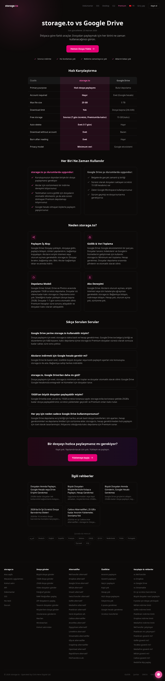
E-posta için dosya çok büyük (146, 601)
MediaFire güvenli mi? (143, 649)
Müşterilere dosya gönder (47, 609)
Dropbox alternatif (77, 579)
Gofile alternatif (75, 601)
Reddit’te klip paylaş (142, 662)
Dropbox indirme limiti (143, 618)
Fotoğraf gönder (43, 592)
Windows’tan (41, 623)
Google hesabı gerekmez (112, 609)
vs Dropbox (138, 579)
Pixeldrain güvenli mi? (143, 636)
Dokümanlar (87, 6)
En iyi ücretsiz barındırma (145, 592)
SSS (97, 6)
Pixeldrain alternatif (77, 609)
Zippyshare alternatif (78, 627)
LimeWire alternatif (77, 631)
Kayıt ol (154, 6)
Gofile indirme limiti (142, 609)
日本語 (91, 538)
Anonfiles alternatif (77, 623)
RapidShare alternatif (78, 653)
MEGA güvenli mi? (141, 653)
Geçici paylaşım (108, 583)
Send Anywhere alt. (77, 614)
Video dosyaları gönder (46, 587)
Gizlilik (127, 674)
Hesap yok (105, 592)
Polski (121, 538)
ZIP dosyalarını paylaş (45, 601)
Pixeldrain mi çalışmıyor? (144, 631)
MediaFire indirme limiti (144, 623)
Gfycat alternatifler (77, 640)
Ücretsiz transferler (109, 614)
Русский (79, 543)
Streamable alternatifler (79, 636)
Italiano (81, 538)
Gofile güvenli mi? (141, 640)
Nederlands (111, 538)
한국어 (100, 538)
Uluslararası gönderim (46, 614)
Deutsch (41, 538)
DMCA (144, 674)
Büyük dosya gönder (45, 574)
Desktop (105, 6)
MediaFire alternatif (77, 605)
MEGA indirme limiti (142, 605)
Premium (122, 6)
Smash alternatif (76, 592)
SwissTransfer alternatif (79, 596)
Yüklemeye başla (80, 457)
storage (11, 5)
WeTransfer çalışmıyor (143, 627)
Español (61, 538)
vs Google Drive (140, 583)
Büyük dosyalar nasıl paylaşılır (147, 596)
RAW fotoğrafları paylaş (46, 596)
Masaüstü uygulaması (13, 579)
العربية (32, 538)
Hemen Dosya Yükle (81, 48)
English (51, 538)
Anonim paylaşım (108, 574)
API (5, 587)
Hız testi (7, 601)
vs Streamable (140, 587)
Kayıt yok (105, 587)
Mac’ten (39, 618)
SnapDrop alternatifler (78, 645)
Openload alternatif (77, 649)
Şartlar (136, 674)
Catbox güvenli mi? (142, 658)
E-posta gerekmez (109, 605)
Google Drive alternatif (78, 583)
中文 (87, 543)
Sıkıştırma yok (107, 601)
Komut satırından (44, 627)
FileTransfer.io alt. (76, 658)
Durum (7, 605)
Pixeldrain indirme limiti (144, 614)
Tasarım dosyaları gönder (47, 605)
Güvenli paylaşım (108, 579)
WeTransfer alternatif (78, 574)
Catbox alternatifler (77, 618)
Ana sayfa (8, 574)
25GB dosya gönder (44, 583)
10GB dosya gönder (44, 579)
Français (71, 538)
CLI (113, 6)
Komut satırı (9, 583)
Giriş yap (141, 6)
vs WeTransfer (140, 574)
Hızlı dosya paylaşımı (110, 596)
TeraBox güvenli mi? (142, 645)
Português (131, 538)
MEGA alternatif (75, 587)
